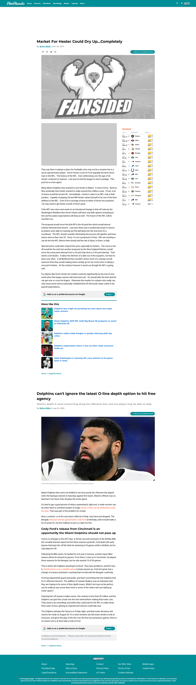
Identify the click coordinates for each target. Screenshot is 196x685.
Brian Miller (45, 46)
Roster (66, 3)
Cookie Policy (148, 668)
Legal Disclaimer (49, 672)
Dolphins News (55, 374)
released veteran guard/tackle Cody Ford (67, 519)
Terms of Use (124, 668)
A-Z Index (100, 672)
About (44, 664)
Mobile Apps (148, 664)
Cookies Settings (125, 672)
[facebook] (177, 3)
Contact (100, 664)
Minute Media (29, 678)
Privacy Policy (102, 668)
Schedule (47, 3)
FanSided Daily (48, 668)
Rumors (37, 3)
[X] (182, 3)
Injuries (75, 3)
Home (43, 374)
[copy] (55, 51)
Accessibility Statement (76, 672)
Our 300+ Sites (124, 664)
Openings (70, 664)
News (29, 3)
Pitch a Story (71, 668)
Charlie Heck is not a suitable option (59, 569)
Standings (57, 3)
